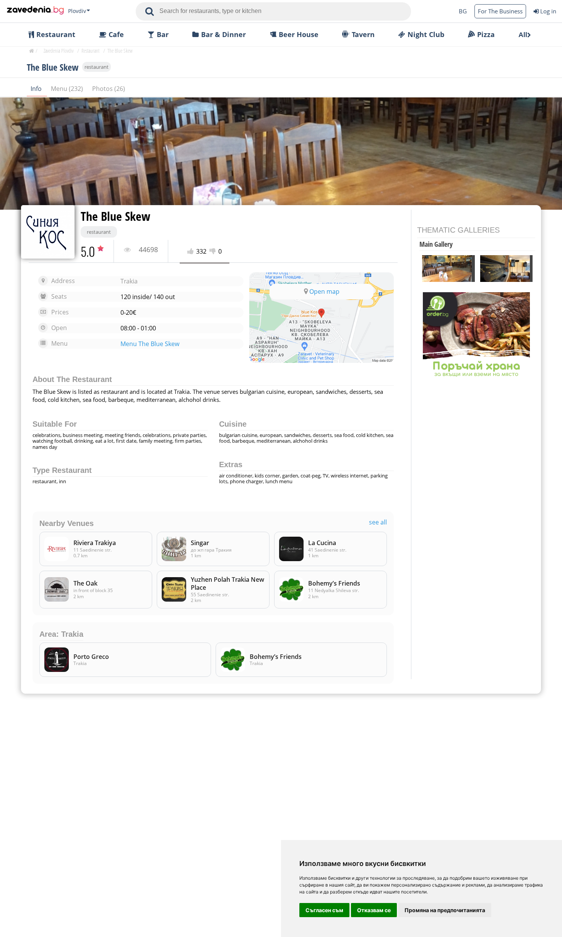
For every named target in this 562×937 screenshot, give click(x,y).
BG (463, 11)
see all (378, 522)
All (522, 35)
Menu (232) (67, 88)
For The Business (500, 11)
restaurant (96, 66)
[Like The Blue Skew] (191, 252)
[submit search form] (149, 11)
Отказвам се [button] (374, 910)
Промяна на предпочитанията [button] (444, 910)
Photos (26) (108, 88)
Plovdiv (77, 11)
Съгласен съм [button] (324, 910)
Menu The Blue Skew (149, 344)
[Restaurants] (35, 11)
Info (37, 88)
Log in (548, 11)
